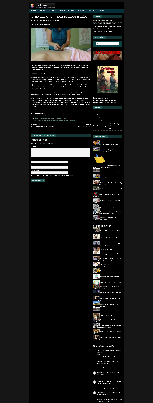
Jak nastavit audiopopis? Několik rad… (109, 352)
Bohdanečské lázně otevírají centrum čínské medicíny (50, 116)
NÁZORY (91, 11)
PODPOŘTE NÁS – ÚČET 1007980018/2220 (104, 24)
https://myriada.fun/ (102, 100)
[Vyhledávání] (108, 43)
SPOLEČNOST (52, 11)
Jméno (32, 160)
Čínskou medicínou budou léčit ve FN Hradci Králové (50, 118)
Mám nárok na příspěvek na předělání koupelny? (108, 393)
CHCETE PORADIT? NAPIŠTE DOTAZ (102, 21)
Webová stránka (35, 170)
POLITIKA (33, 11)
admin (41, 24)
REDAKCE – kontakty (98, 118)
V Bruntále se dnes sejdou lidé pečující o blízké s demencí (109, 382)
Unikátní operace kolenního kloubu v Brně (108, 373)
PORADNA (101, 11)
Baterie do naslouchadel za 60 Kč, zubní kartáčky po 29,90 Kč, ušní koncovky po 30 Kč (107, 28)
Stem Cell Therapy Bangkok (104, 361)
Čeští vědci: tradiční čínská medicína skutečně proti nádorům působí (54, 121)
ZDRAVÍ (62, 11)
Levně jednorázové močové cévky (102, 32)
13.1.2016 (35, 24)
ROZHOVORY (81, 11)
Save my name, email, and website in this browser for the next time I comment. (53, 176)
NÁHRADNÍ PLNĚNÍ (98, 121)
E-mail (32, 165)
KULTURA (71, 11)
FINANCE (42, 11)
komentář (33, 146)
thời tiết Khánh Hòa (102, 351)
